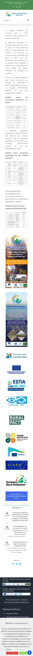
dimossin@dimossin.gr (18, 4)
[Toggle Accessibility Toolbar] (29, 652)
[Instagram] (20, 564)
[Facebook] (13, 564)
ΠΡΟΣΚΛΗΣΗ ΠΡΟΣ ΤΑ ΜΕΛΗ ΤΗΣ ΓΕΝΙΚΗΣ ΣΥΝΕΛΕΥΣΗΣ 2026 (20, 544)
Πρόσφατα (16, 507)
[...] (24, 536)
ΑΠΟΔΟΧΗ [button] (23, 653)
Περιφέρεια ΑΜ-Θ (12, 613)
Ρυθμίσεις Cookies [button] (20, 649)
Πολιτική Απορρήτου (13, 600)
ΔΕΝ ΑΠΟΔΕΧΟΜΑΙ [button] (12, 653)
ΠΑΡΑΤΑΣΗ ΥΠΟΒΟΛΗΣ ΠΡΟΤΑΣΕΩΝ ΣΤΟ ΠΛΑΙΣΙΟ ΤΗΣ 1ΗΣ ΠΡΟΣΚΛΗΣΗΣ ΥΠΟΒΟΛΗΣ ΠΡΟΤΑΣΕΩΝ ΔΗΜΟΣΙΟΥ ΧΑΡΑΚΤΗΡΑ (20, 517)
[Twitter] (16, 564)
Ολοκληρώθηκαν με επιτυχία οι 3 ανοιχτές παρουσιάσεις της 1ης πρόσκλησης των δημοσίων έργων (20, 530)
